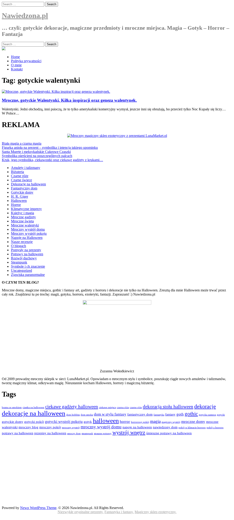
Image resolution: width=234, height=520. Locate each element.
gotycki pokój (34, 422)
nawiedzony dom (165, 427)
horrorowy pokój (140, 422)
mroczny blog (28, 427)
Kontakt (17, 69)
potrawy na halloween (17, 433)
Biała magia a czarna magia (21, 143)
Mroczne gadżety (23, 217)
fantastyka (159, 414)
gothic (191, 414)
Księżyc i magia (22, 213)
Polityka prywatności (26, 61)
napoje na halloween (137, 427)
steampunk (87, 433)
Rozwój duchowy (24, 258)
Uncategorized (21, 270)
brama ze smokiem (12, 407)
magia (155, 421)
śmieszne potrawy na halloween (169, 433)
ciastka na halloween (33, 407)
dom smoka (87, 414)
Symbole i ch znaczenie (28, 266)
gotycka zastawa (207, 414)
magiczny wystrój (171, 422)
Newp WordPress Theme (38, 508)
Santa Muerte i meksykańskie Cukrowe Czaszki (36, 152)
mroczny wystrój (71, 427)
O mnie (16, 65)
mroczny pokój (50, 427)
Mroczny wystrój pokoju (29, 233)
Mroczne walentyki (25, 225)
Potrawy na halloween (27, 254)
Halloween (19, 201)
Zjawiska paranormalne (28, 275)
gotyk (88, 422)
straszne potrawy (103, 433)
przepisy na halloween (50, 433)
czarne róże (136, 407)
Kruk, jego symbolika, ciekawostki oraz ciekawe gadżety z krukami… (52, 160)
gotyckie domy (12, 422)
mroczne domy (193, 421)
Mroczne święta (22, 221)
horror (125, 421)
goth (180, 414)
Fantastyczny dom (24, 188)
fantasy (170, 414)
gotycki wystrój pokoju (64, 421)
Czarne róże (19, 176)
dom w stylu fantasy (110, 414)
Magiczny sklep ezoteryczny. (155, 512)
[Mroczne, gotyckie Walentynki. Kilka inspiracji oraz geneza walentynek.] (56, 91)
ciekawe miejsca (107, 407)
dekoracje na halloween (33, 413)
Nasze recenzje (22, 242)
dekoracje (205, 406)
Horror (16, 205)
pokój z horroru (215, 427)
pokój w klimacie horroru (192, 427)
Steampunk (19, 262)
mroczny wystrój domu (101, 426)
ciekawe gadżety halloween (71, 406)
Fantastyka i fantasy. (119, 512)
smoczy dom (74, 433)
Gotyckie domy (22, 192)
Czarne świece (21, 180)
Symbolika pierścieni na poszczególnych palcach (37, 156)
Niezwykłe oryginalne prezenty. (81, 512)
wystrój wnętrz (128, 432)
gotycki (221, 414)
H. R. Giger (19, 196)
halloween (106, 420)
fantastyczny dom (140, 414)
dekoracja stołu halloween (168, 406)
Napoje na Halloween (27, 238)
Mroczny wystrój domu (28, 229)
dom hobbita (73, 414)
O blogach (18, 246)
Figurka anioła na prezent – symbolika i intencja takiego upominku (50, 147)
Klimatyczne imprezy (26, 209)
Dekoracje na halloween (28, 184)
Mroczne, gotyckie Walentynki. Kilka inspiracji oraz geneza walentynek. (69, 100)
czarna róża (123, 407)
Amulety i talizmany (25, 168)
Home (15, 57)
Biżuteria (17, 172)
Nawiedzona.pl (25, 15)
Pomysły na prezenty (26, 250)
